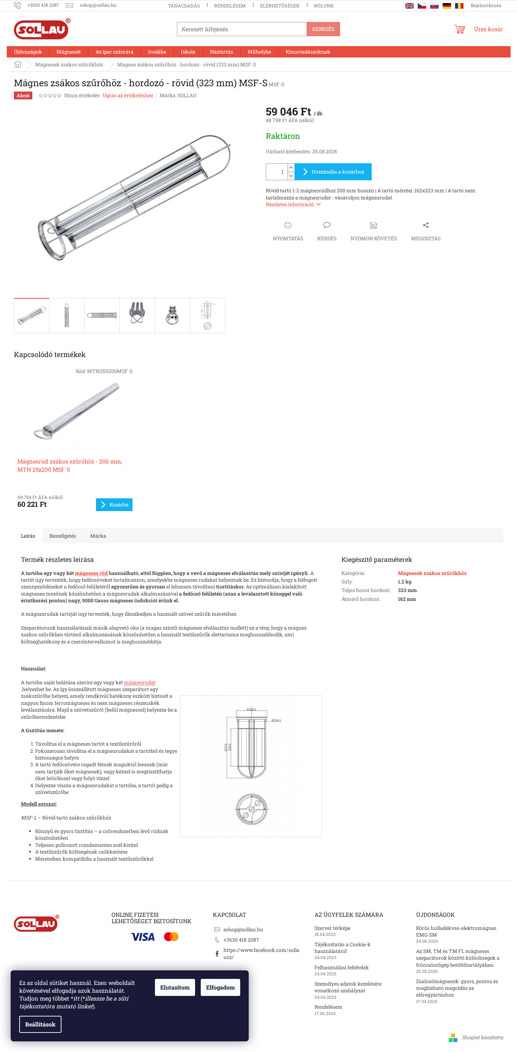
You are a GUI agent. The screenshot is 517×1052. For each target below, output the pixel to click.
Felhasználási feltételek (341, 967)
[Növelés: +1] (291, 168)
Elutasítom (175, 987)
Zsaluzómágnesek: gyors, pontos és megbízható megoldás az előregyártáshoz (457, 988)
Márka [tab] (98, 535)
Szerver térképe (332, 928)
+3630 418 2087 (241, 939)
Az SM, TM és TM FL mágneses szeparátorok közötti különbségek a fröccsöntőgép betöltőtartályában (458, 958)
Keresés (323, 29)
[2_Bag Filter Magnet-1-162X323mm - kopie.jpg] (251, 765)
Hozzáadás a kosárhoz (338, 171)
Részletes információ (290, 204)
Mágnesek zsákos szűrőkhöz (432, 573)
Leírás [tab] (28, 535)
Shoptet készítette (482, 1037)
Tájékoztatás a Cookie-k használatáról (342, 947)
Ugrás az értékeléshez (128, 95)
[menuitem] (28, 51)
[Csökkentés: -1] (291, 176)
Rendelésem (230, 5)
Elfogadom (220, 987)
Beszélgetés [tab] (62, 535)
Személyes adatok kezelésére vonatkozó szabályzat (348, 987)
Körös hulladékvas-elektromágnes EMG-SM (456, 931)
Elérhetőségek (280, 5)
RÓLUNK (324, 5)
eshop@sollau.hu (243, 929)
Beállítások (40, 1024)
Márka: (178, 95)
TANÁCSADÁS (184, 5)
